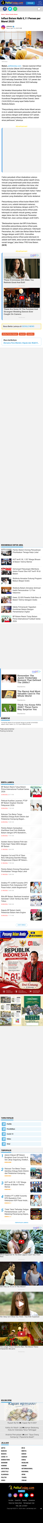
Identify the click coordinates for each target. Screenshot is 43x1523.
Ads (21, 1491)
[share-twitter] (10, 9)
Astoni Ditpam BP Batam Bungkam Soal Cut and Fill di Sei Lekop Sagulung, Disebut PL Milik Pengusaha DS (16, 1157)
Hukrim (4, 1466)
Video (9, 1139)
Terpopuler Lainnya (21, 1222)
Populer (30, 3)
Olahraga (4, 1474)
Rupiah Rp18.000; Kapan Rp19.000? (22, 1423)
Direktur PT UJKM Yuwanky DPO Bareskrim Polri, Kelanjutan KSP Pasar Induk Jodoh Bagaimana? (14, 885)
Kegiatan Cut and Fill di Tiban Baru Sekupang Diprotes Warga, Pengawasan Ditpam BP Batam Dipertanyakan (14, 857)
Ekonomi (4, 1463)
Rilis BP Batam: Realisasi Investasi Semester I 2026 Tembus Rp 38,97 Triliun (15, 898)
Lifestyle (4, 1471)
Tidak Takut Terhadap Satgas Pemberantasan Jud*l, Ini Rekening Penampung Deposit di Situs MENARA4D (17, 1211)
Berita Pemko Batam (10, 334)
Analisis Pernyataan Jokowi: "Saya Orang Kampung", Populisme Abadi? (22, 1436)
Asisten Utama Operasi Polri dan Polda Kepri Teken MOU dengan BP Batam (14, 844)
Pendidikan (11, 1129)
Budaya (3, 1454)
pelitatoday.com (14, 66)
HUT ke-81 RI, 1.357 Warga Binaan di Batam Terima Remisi (15, 1184)
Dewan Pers (5, 1460)
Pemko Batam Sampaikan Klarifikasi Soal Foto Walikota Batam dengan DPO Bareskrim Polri (13, 830)
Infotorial (5, 1468)
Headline (30, 334)
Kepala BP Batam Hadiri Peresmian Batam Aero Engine (13, 911)
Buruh (24, 1454)
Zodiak (24, 1480)
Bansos (4, 1451)
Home (3, 14)
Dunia (24, 1460)
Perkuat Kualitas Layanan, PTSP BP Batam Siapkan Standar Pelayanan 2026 (14, 803)
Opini (23, 1474)
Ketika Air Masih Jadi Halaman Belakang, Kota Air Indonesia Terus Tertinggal (22, 1429)
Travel (24, 1477)
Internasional (27, 1468)
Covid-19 (10, 1134)
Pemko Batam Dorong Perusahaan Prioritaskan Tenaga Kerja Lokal (15, 870)
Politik (9, 1124)
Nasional (25, 1471)
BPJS (23, 1448)
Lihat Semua (22, 925)
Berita (24, 1451)
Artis (3, 1448)
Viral (8, 1144)
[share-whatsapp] (15, 9)
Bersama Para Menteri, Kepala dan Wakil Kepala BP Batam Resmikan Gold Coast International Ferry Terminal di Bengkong (21, 343)
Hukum (24, 1466)
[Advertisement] (21, 150)
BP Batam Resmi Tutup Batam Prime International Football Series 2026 (15, 789)
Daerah (22, 334)
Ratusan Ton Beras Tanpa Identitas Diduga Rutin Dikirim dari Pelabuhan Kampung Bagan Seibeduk (15, 816)
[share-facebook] (5, 9)
